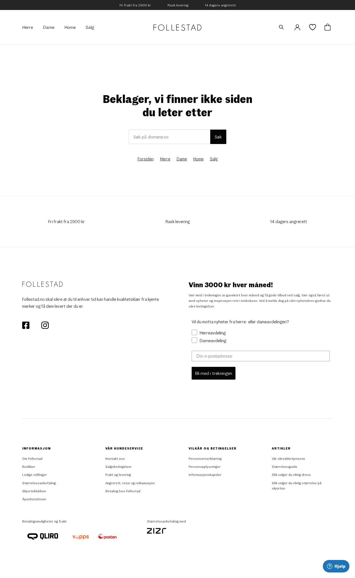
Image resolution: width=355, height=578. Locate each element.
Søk (218, 136)
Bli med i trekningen (213, 373)
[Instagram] (45, 324)
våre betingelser (201, 306)
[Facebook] (26, 324)
